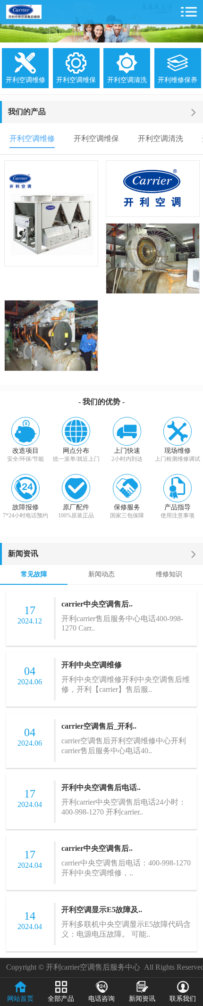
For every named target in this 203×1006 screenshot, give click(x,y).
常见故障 (34, 574)
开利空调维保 (76, 79)
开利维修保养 (177, 79)
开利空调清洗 (127, 79)
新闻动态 (101, 574)
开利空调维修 (25, 79)
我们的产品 (27, 112)
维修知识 (169, 574)
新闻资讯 (23, 553)
